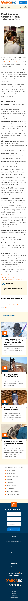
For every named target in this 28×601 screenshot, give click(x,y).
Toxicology (9, 479)
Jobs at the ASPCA (14, 539)
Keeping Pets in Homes (13, 491)
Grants (14, 550)
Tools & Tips (14, 563)
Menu (21, 2)
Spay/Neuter (10, 482)
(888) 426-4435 (14, 575)
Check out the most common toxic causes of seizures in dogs (12, 277)
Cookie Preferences (14, 597)
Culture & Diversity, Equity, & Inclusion (14, 541)
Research (14, 566)
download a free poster (15, 279)
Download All (10, 285)
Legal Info (14, 593)
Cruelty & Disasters (11, 485)
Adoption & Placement (12, 476)
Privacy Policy (14, 595)
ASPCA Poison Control (11, 62)
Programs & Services (14, 543)
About (14, 536)
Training (14, 559)
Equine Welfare (10, 488)
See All (3, 317)
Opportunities (14, 552)
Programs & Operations (13, 494)
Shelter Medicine (11, 470)
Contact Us (14, 546)
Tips (5, 307)
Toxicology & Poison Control (13, 304)
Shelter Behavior (11, 473)
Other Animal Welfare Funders (14, 555)
